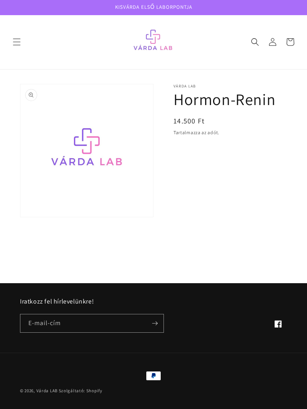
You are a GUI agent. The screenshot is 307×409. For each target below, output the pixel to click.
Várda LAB (47, 390)
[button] (17, 42)
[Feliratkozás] (154, 323)
